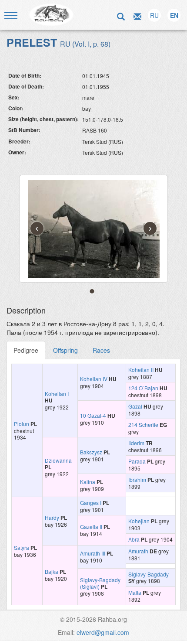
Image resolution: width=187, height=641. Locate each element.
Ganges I (90, 502)
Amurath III (92, 553)
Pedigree (25, 350)
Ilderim (136, 443)
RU (154, 15)
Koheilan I (57, 393)
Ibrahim (137, 479)
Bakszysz (91, 452)
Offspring (65, 350)
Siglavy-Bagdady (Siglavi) (100, 583)
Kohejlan (139, 521)
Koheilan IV (93, 378)
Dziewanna (58, 460)
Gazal (135, 406)
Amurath (138, 551)
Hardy (52, 517)
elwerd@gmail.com (103, 632)
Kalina (87, 481)
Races (101, 350)
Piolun (21, 423)
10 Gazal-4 (93, 415)
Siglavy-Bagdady (148, 574)
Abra (134, 539)
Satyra (21, 547)
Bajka (51, 571)
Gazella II (91, 526)
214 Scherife (143, 424)
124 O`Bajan (143, 388)
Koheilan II (141, 369)
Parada (137, 461)
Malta (134, 592)
